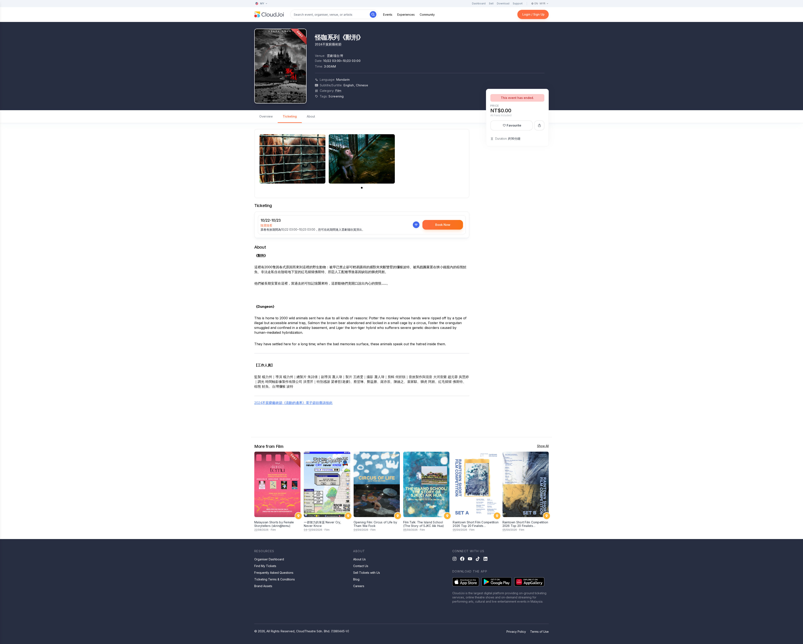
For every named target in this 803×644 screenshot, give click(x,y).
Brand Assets (263, 586)
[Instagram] (454, 559)
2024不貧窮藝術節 (328, 44)
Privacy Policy (516, 631)
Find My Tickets (265, 566)
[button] (362, 188)
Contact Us (360, 566)
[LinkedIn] (485, 559)
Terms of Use (539, 631)
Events (387, 14)
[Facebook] (462, 559)
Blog (356, 579)
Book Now (442, 225)
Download (503, 3)
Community (427, 14)
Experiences (406, 14)
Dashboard (479, 3)
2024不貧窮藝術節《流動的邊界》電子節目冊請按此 (293, 403)
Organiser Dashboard (269, 559)
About (311, 116)
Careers (358, 586)
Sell (491, 3)
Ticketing (290, 116)
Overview (266, 116)
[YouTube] (470, 559)
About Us (359, 559)
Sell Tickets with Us (366, 572)
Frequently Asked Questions (273, 572)
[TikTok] (478, 559)
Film (338, 91)
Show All (543, 446)
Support (518, 3)
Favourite (514, 125)
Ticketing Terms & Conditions (274, 579)
